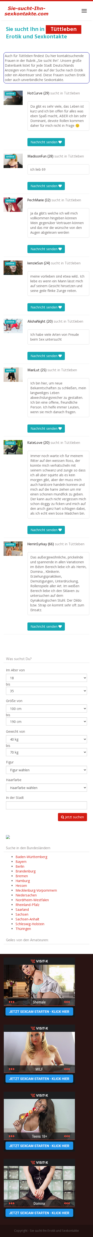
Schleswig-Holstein (30, 924)
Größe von (14, 700)
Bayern (21, 861)
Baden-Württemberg (31, 856)
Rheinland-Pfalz (27, 904)
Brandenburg (26, 871)
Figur (10, 762)
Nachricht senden (44, 142)
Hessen (21, 885)
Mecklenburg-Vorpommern (36, 890)
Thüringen (23, 928)
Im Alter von (15, 670)
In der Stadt (15, 797)
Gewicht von (15, 731)
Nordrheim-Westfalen (32, 900)
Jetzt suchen (74, 817)
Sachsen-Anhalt (27, 919)
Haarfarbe (13, 780)
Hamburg (23, 880)
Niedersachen (26, 895)
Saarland (22, 909)
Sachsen (22, 914)
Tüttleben (72, 93)
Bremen (22, 876)
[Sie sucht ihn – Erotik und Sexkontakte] (26, 11)
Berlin (20, 866)
